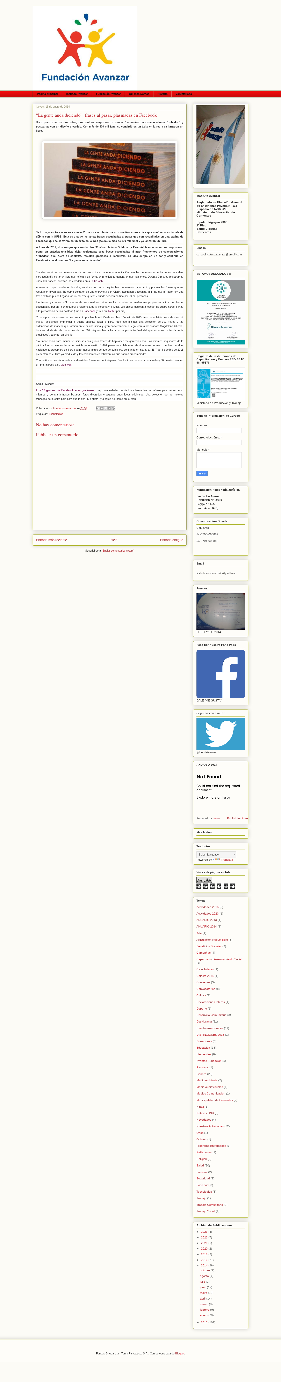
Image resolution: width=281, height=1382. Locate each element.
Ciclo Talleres (205, 969)
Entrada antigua (171, 540)
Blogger (179, 1353)
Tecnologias (56, 413)
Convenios (203, 982)
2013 (204, 1322)
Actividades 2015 (207, 907)
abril (203, 1298)
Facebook (89, 311)
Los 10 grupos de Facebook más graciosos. (65, 390)
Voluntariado (184, 93)
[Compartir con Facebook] (109, 408)
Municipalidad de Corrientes (214, 1100)
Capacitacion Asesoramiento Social (219, 959)
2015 (204, 1259)
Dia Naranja (204, 1021)
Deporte (201, 1008)
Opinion (201, 1139)
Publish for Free (237, 818)
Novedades (203, 1119)
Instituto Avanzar (77, 93)
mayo (204, 1292)
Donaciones (204, 1041)
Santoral (201, 1172)
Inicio (113, 540)
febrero (205, 1309)
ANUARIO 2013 (206, 920)
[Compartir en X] (105, 408)
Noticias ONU (205, 1113)
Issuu (216, 818)
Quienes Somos (139, 93)
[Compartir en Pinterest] (113, 408)
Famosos (202, 1067)
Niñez (200, 1106)
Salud (200, 1165)
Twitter (111, 311)
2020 (204, 1248)
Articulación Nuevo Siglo (212, 939)
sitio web (97, 281)
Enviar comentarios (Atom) (118, 550)
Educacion (203, 1047)
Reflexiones (204, 1152)
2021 (204, 1243)
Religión (201, 1159)
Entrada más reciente (51, 540)
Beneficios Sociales (209, 946)
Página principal (47, 93)
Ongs (199, 1132)
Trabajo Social (205, 1211)
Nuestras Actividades (210, 1126)
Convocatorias (205, 988)
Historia (162, 93)
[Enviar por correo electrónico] (98, 408)
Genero (201, 1074)
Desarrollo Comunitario (211, 1015)
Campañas (203, 952)
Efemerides (203, 1054)
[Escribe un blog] (102, 408)
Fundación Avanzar (108, 93)
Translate (227, 859)
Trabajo (201, 1198)
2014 (204, 1265)
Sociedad (202, 1185)
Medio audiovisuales (209, 1087)
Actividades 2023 (207, 913)
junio (203, 1287)
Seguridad (203, 1178)
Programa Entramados (211, 1145)
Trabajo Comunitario (209, 1204)
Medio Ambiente (206, 1080)
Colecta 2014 (205, 975)
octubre (205, 1270)
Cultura (201, 995)
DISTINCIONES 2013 (210, 1034)
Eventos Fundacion (209, 1060)
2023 (204, 1231)
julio (203, 1281)
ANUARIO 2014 (206, 926)
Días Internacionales (209, 1028)
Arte (199, 933)
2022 (204, 1237)
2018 (204, 1254)
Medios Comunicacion (210, 1093)
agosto (205, 1276)
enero (204, 1315)
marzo (204, 1304)
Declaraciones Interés (210, 1002)
